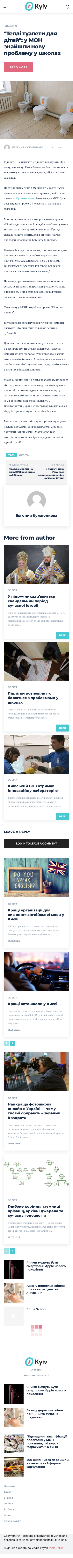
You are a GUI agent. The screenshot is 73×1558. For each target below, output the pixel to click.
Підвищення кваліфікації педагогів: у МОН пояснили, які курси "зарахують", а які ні (46, 1442)
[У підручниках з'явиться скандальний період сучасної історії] (36, 564)
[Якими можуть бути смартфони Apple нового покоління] (14, 1269)
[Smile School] (14, 1316)
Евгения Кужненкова (28, 147)
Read (62, 635)
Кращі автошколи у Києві (32, 1004)
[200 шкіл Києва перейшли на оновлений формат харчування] (14, 1467)
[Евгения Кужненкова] (8, 147)
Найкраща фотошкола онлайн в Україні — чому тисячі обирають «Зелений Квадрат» (34, 1111)
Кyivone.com (25, 198)
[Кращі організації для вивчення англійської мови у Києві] (36, 877)
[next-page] (12, 1043)
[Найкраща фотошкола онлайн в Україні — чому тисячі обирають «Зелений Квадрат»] (36, 1071)
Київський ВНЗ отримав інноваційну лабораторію (33, 788)
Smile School (36, 1309)
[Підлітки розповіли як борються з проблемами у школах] (36, 661)
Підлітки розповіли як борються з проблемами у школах (33, 698)
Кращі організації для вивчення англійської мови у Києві (36, 914)
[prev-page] (6, 1043)
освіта (24, 455)
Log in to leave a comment (36, 843)
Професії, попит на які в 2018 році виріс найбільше (22, 471)
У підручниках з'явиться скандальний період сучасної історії (51, 473)
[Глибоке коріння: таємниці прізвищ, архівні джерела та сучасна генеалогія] (36, 1173)
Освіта (10, 25)
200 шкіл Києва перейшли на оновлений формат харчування (47, 1463)
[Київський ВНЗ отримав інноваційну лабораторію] (36, 754)
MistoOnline (56, 1547)
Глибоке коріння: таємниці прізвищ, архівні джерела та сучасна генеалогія (35, 1211)
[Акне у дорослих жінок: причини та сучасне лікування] (14, 1293)
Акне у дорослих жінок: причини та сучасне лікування (45, 1289)
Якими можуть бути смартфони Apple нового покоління (46, 1266)
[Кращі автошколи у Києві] (36, 971)
